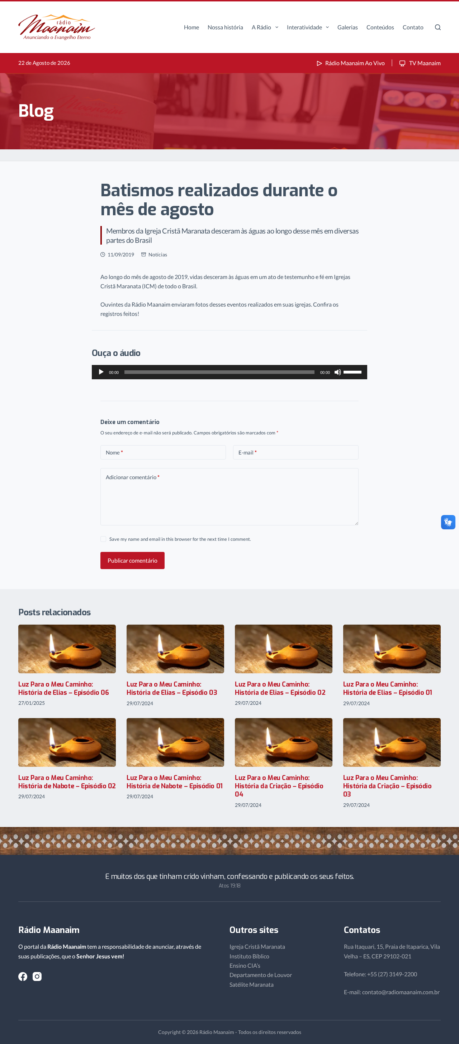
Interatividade (304, 27)
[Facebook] (22, 976)
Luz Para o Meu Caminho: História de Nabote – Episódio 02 (67, 782)
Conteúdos (380, 27)
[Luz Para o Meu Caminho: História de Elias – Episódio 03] (175, 649)
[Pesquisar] (438, 27)
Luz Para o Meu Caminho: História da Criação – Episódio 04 (279, 786)
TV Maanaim (424, 62)
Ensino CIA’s (245, 965)
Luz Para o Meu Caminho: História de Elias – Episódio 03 (172, 688)
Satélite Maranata (252, 984)
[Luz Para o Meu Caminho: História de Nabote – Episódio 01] (175, 742)
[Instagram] (37, 976)
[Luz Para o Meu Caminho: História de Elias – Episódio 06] (67, 649)
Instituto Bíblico (249, 956)
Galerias (347, 27)
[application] (229, 372)
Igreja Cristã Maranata (257, 946)
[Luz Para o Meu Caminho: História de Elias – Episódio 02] (283, 649)
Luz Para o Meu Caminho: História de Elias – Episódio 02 (280, 688)
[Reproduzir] (101, 372)
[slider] (354, 371)
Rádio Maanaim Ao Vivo (355, 62)
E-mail (247, 452)
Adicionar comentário (133, 477)
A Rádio (261, 27)
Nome (114, 452)
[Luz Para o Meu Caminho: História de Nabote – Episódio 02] (67, 742)
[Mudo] (337, 372)
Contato (413, 27)
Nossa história (225, 27)
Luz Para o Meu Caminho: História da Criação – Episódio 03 (387, 786)
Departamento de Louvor (261, 974)
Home (191, 27)
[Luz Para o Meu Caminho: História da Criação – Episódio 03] (392, 742)
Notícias (157, 254)
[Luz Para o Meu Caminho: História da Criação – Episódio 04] (283, 742)
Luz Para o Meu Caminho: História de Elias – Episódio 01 (387, 688)
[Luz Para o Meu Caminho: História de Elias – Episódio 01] (392, 649)
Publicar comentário (132, 560)
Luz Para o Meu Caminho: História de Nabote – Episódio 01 (175, 782)
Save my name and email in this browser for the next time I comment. (180, 539)
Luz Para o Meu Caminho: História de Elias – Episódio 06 (63, 688)
